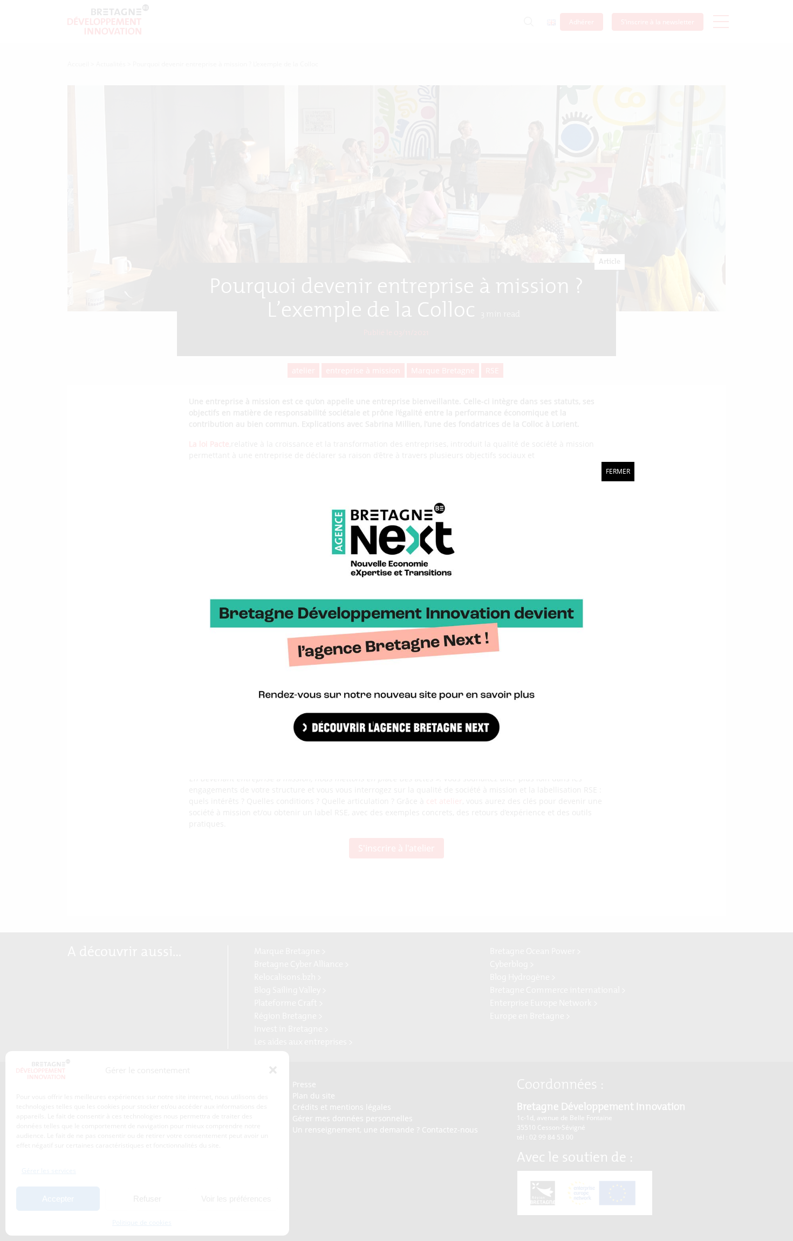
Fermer (618, 471)
